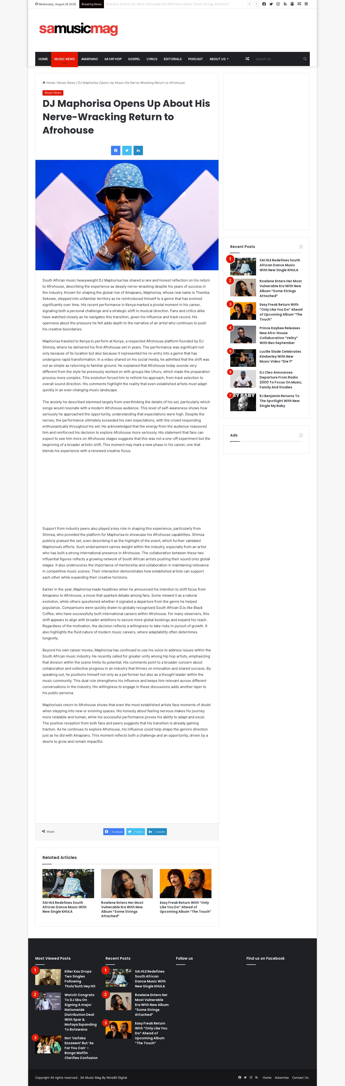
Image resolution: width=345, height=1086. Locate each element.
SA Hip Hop (113, 59)
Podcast (195, 59)
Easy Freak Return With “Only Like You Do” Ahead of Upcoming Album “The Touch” (167, 4)
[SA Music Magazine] (78, 30)
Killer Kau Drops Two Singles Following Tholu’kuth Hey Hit (80, 979)
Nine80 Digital (117, 1077)
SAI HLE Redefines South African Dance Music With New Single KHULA (64, 907)
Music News (64, 59)
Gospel (134, 59)
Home (43, 59)
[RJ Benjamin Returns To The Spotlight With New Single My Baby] (243, 402)
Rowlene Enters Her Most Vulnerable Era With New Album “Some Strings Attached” (122, 909)
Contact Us (300, 1077)
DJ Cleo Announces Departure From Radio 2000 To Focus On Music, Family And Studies (281, 380)
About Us (218, 59)
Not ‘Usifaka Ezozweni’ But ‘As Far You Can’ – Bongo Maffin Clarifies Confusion (81, 1048)
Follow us (184, 958)
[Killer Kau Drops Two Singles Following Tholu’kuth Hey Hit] (48, 977)
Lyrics (152, 59)
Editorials (173, 59)
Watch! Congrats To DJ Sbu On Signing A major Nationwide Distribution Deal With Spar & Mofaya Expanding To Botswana (81, 1012)
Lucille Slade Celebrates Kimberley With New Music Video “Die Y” (280, 356)
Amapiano (89, 59)
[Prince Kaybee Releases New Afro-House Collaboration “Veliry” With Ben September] (243, 334)
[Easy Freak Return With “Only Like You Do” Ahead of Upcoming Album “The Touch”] (185, 883)
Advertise (282, 1077)
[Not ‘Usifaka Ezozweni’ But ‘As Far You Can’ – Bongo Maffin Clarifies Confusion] (48, 1044)
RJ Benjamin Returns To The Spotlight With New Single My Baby (280, 401)
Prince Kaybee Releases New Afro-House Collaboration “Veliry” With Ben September (280, 335)
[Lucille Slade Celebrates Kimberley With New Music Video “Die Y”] (243, 358)
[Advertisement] (219, 24)
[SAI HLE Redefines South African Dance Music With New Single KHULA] (68, 883)
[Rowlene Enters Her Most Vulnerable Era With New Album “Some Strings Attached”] (127, 883)
